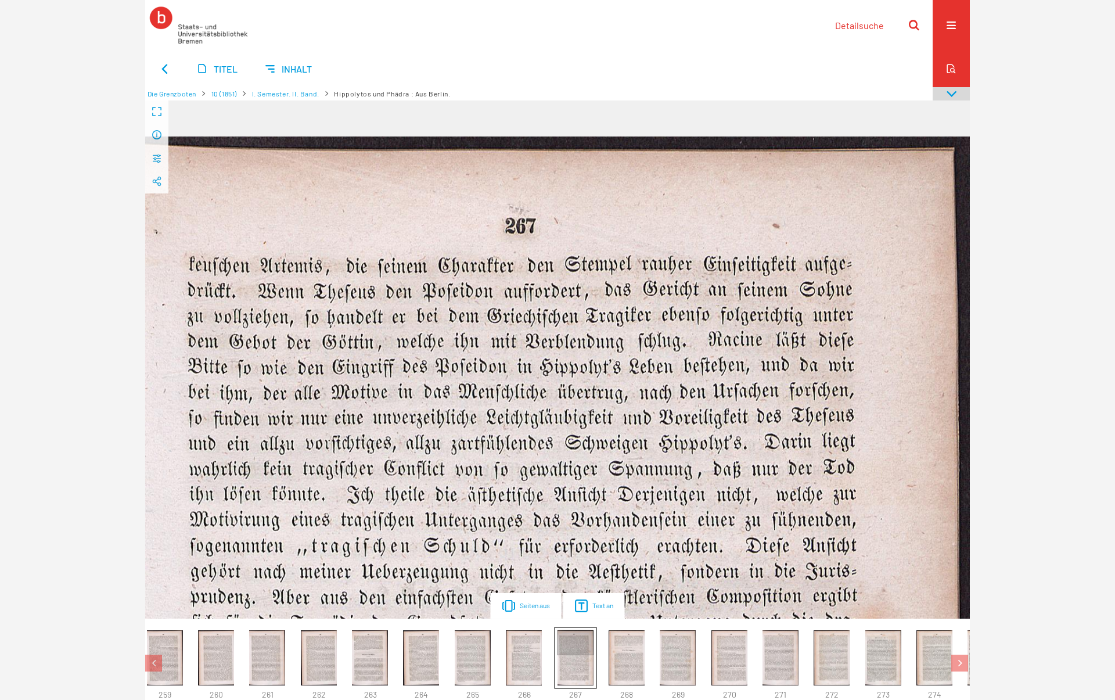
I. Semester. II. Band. (285, 93)
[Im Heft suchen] (951, 68)
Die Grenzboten (172, 93)
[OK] (914, 25)
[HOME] (199, 24)
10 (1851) (224, 93)
